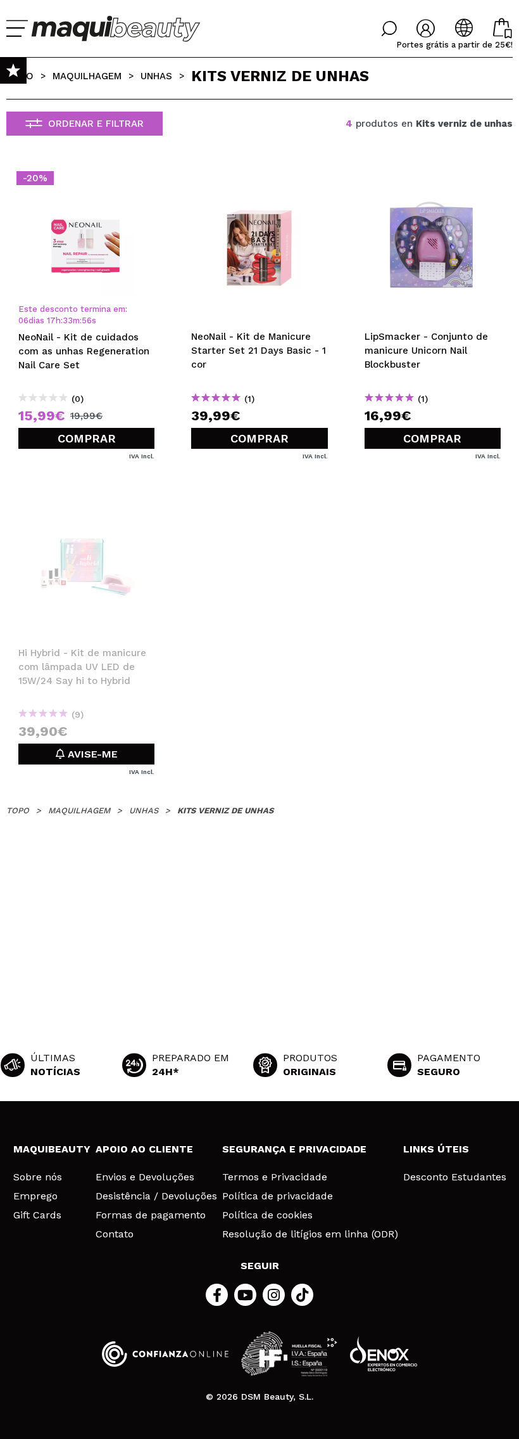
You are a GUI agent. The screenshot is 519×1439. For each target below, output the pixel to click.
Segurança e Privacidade (294, 1149)
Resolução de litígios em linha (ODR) (310, 1234)
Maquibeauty (52, 1149)
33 (68, 320)
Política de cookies (267, 1215)
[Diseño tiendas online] (383, 1353)
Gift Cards (37, 1215)
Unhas (156, 76)
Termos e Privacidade (274, 1177)
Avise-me (91, 754)
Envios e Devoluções (145, 1177)
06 (23, 320)
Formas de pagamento (151, 1215)
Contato (115, 1234)
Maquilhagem (87, 76)
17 (51, 320)
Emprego (35, 1196)
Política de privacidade (277, 1196)
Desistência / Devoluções (156, 1196)
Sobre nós (37, 1177)
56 (87, 320)
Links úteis (436, 1149)
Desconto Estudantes (454, 1177)
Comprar (87, 438)
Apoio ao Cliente (144, 1149)
